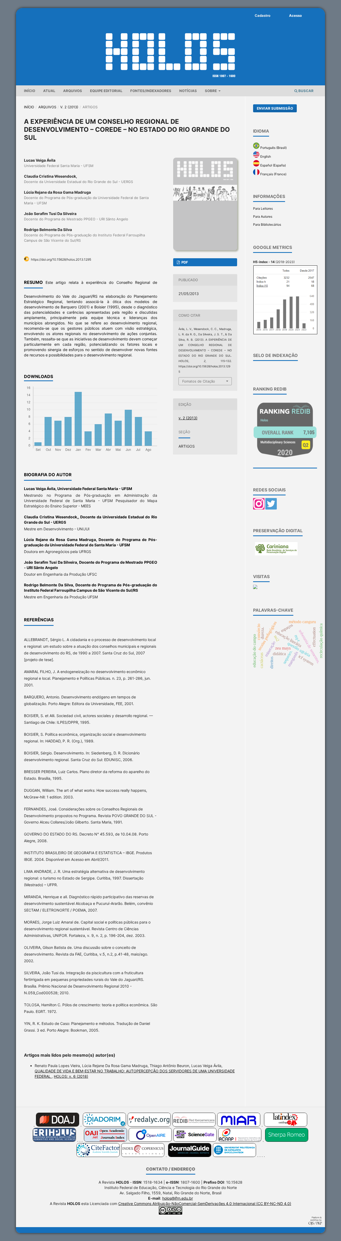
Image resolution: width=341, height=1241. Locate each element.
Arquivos (72, 91)
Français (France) (272, 174)
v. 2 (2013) (69, 107)
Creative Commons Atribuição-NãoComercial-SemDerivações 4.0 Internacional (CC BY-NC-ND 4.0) (204, 1203)
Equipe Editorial (106, 91)
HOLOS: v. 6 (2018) (71, 1076)
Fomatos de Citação (198, 381)
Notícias (188, 91)
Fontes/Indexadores (150, 91)
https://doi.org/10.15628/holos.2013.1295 (61, 259)
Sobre (211, 91)
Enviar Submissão (275, 108)
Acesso (295, 15)
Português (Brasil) (273, 148)
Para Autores (262, 216)
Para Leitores (263, 208)
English (265, 156)
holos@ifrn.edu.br (177, 1198)
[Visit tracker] (255, 588)
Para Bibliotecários (267, 224)
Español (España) (272, 165)
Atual (49, 91)
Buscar (306, 91)
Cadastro (262, 15)
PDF (184, 262)
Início (29, 91)
